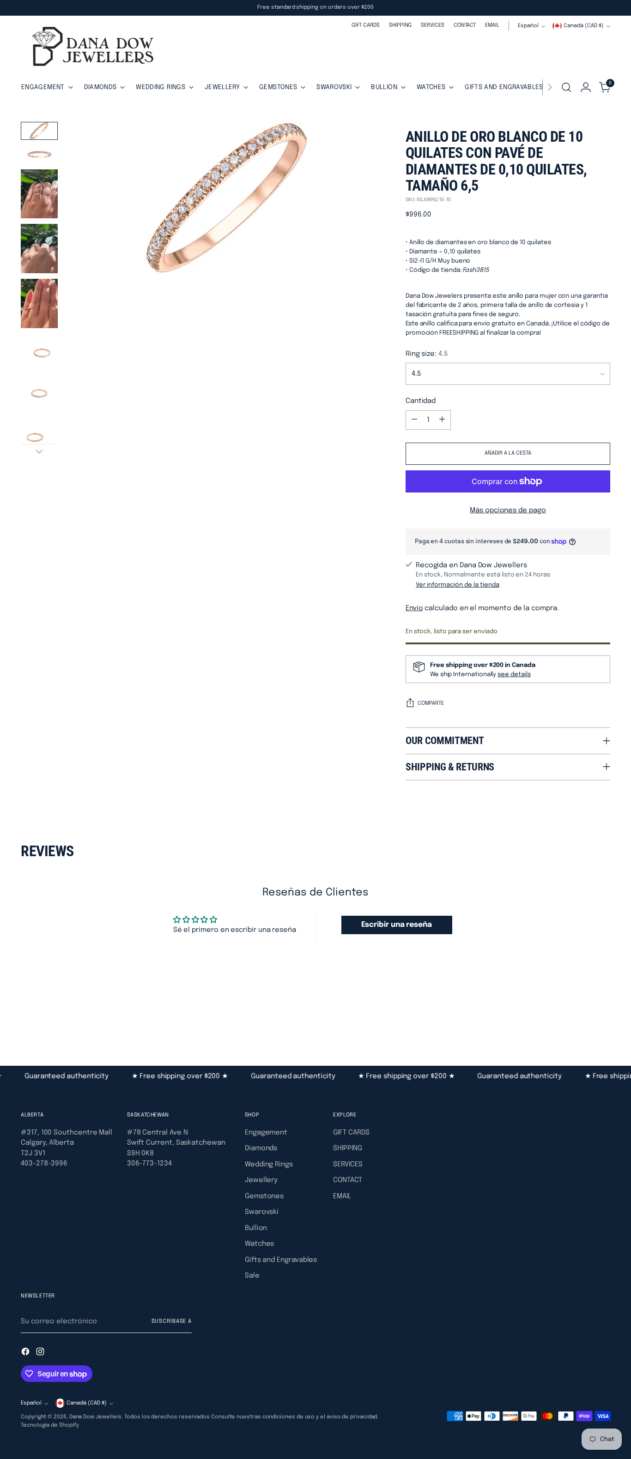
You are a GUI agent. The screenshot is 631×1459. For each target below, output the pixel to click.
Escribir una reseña (396, 925)
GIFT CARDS (351, 1132)
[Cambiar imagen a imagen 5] (39, 303)
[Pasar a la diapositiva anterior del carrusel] (581, 1016)
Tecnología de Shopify (50, 1425)
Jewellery (261, 1180)
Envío (414, 608)
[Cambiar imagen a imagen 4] (39, 248)
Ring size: (427, 354)
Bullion (256, 1228)
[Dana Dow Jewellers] (90, 48)
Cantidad (421, 401)
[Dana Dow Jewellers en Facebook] (26, 1353)
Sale (252, 1275)
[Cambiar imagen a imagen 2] (39, 154)
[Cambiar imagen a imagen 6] (39, 352)
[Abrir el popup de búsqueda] (566, 87)
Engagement (266, 1132)
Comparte (431, 703)
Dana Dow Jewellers (95, 1417)
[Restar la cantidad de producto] (414, 420)
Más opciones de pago (508, 510)
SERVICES (347, 1164)
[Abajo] (39, 451)
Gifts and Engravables (281, 1260)
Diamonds (261, 1148)
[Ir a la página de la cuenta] (585, 87)
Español (528, 26)
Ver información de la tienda (457, 585)
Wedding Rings (269, 1164)
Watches (259, 1244)
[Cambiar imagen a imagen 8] (39, 437)
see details (514, 674)
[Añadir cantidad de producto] (442, 420)
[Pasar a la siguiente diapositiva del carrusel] (602, 1015)
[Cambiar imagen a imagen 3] (39, 194)
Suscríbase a (172, 1321)
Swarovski (262, 1212)
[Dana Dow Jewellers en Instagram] (41, 1353)
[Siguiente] (550, 87)
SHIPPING (347, 1148)
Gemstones (264, 1196)
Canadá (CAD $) (584, 26)
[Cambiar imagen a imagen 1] (39, 131)
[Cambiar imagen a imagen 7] (39, 394)
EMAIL (342, 1196)
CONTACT (347, 1180)
